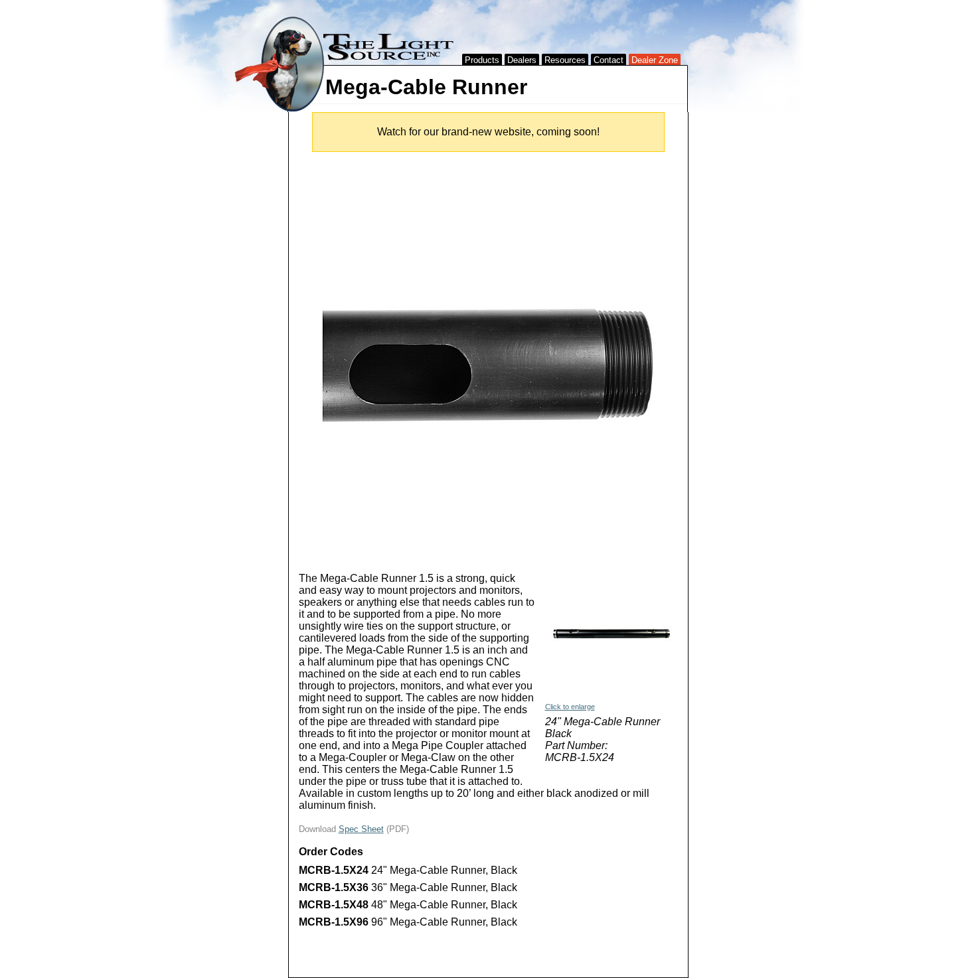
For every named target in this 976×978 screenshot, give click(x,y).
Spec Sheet (361, 829)
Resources (565, 60)
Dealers (521, 60)
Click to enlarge (570, 707)
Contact (608, 60)
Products (482, 60)
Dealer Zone (654, 60)
